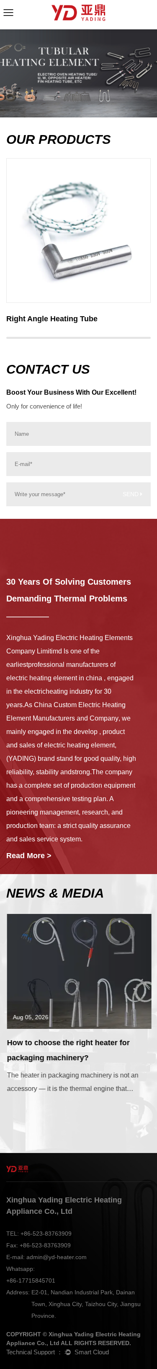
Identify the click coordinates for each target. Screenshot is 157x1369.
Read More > (28, 855)
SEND (131, 494)
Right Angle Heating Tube (52, 319)
